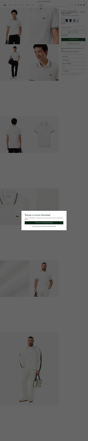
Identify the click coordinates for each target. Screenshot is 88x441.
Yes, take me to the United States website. (44, 222)
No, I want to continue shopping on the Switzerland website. (44, 226)
